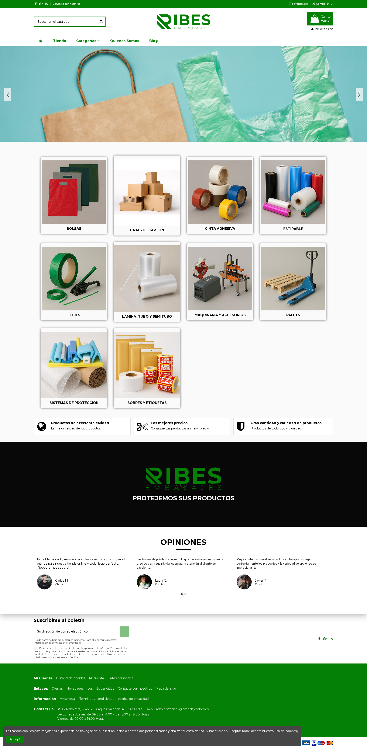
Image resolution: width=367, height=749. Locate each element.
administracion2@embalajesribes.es (182, 709)
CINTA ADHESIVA (220, 229)
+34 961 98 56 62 (138, 709)
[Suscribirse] (124, 631)
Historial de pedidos (70, 678)
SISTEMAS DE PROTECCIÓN (74, 403)
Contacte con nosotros (66, 3)
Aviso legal (68, 699)
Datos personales (120, 678)
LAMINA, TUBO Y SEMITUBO (147, 316)
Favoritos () (300, 3)
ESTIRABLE (293, 229)
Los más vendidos (100, 688)
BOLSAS (73, 229)
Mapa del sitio (166, 688)
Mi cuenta (96, 678)
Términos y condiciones (96, 699)
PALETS (293, 315)
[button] (88, 41)
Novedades (74, 688)
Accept (15, 739)
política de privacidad (133, 699)
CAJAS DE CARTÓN (147, 230)
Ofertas (57, 688)
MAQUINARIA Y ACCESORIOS (220, 315)
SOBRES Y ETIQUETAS (147, 403)
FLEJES (74, 315)
